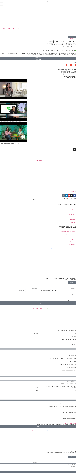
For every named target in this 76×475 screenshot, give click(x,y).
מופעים (9, 28)
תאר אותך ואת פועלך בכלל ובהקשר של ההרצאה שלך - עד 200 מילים (62, 406)
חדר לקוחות (72, 219)
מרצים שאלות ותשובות (70, 241)
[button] (74, 65)
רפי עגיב (37, 199)
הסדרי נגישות (72, 156)
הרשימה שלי (3, 28)
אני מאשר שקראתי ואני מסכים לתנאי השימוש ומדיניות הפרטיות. (63, 422)
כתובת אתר (74, 387)
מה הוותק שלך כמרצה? (71, 367)
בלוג (37, 390)
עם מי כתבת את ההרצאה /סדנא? (69, 345)
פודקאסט (36, 396)
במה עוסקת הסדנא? (72, 352)
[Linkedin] (66, 195)
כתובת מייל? (73, 336)
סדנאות (14, 28)
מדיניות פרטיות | (73, 423)
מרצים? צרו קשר (72, 244)
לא (72, 344)
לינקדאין (36, 387)
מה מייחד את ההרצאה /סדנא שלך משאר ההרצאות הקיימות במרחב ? (62, 358)
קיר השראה (73, 222)
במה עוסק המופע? (72, 355)
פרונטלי (73, 300)
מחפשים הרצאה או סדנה (67, 205)
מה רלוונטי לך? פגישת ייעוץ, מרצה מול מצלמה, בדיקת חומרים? (26, 345)
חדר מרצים (73, 239)
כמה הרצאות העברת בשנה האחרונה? (69, 370)
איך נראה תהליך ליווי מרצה (70, 229)
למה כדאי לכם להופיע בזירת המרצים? (68, 231)
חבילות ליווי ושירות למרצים (70, 234)
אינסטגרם (36, 393)
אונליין (69, 300)
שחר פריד (41, 199)
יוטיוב (75, 390)
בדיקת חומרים (72, 214)
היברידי (65, 300)
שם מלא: (74, 333)
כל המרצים (74, 157)
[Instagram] (74, 149)
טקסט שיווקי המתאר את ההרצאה (69, 412)
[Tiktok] (63, 195)
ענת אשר (72, 39)
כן (74, 344)
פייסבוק (74, 393)
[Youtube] (69, 195)
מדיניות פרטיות (65, 156)
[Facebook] (74, 195)
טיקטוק (74, 396)
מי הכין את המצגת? (34, 342)
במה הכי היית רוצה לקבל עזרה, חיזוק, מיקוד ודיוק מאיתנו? (65, 403)
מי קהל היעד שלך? (72, 361)
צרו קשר (73, 224)
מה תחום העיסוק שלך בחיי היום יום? (69, 339)
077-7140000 (71, 191)
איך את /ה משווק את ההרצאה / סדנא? (68, 383)
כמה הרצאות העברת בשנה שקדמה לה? (68, 373)
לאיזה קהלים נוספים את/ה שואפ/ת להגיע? (68, 364)
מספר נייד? (36, 333)
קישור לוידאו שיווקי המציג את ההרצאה (69, 418)
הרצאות (19, 28)
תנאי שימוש (57, 156)
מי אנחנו (73, 236)
